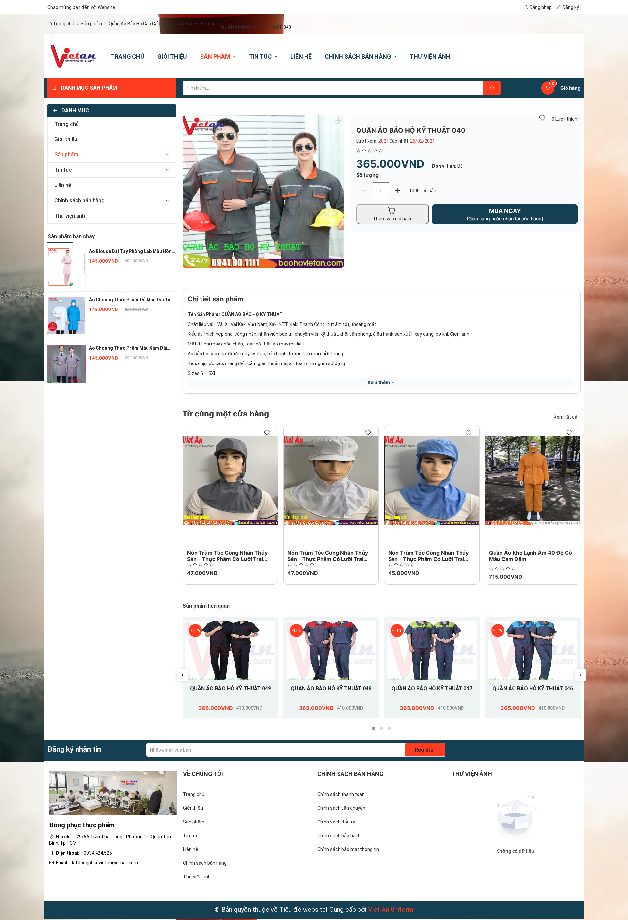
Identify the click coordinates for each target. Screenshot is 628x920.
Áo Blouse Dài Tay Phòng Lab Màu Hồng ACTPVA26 (132, 252)
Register (425, 749)
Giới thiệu (65, 139)
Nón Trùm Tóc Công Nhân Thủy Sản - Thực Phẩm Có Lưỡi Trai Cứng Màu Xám (227, 559)
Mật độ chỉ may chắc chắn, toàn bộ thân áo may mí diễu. (246, 343)
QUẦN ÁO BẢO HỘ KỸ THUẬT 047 (432, 688)
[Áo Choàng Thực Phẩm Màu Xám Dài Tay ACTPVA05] (66, 363)
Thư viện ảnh (69, 216)
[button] (167, 155)
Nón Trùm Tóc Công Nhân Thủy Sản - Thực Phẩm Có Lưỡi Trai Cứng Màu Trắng (328, 559)
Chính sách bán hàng (79, 200)
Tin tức (63, 170)
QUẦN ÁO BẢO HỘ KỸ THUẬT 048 (331, 688)
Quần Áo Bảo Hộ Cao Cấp (134, 23)
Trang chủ (63, 23)
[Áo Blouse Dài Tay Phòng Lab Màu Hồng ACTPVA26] (66, 266)
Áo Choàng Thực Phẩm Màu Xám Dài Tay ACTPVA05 (128, 348)
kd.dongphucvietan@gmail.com (105, 862)
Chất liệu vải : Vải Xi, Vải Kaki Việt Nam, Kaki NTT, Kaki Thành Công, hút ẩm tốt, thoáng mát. (282, 324)
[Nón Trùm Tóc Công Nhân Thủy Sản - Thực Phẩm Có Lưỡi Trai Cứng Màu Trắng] (331, 480)
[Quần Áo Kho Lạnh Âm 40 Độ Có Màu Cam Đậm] (532, 480)
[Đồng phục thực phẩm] (113, 792)
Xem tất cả (565, 417)
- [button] (364, 190)
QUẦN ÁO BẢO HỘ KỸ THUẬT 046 (532, 688)
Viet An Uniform (390, 909)
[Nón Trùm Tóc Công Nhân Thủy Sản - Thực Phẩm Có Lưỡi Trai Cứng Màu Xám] (230, 480)
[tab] (112, 124)
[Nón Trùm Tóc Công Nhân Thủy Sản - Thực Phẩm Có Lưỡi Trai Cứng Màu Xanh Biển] (431, 480)
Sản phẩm (91, 23)
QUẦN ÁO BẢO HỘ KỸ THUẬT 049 (230, 688)
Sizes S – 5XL (202, 373)
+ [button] (397, 190)
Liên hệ (62, 185)
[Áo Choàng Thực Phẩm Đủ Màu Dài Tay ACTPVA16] (66, 315)
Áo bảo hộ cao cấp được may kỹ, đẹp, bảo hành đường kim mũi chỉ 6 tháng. (266, 353)
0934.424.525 (98, 853)
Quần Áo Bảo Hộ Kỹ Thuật (193, 23)
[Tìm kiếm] (492, 88)
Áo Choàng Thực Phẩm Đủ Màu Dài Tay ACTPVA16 (131, 300)
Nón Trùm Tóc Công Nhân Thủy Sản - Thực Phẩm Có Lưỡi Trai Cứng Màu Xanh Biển (428, 559)
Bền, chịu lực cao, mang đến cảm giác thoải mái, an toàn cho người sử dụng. (267, 363)
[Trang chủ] (73, 56)
